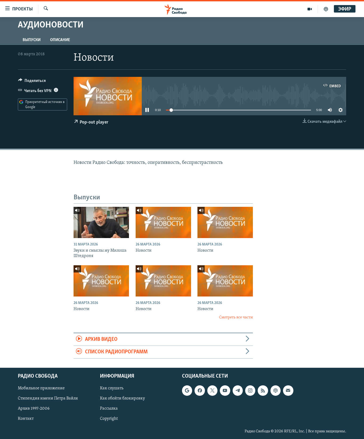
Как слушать (111, 388)
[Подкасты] (275, 390)
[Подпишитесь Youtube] (225, 390)
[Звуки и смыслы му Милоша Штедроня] (101, 222)
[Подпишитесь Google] (187, 390)
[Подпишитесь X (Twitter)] (212, 390)
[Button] (32, 82)
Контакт (26, 419)
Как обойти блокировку (122, 398)
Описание (60, 40)
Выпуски (32, 40)
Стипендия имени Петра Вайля (48, 398)
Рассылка (109, 408)
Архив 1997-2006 (34, 408)
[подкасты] (326, 9)
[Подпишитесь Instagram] (250, 390)
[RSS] (263, 390)
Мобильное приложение (41, 388)
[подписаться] (288, 390)
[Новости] (163, 222)
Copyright (109, 419)
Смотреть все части (236, 317)
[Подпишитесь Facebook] (200, 390)
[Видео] (310, 9)
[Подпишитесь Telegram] (238, 390)
